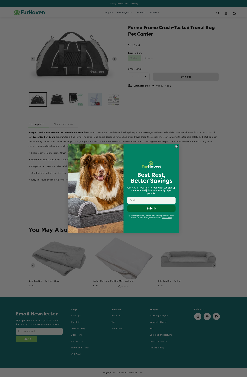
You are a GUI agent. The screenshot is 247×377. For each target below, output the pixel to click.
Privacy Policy (167, 218)
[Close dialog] (176, 146)
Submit (151, 208)
